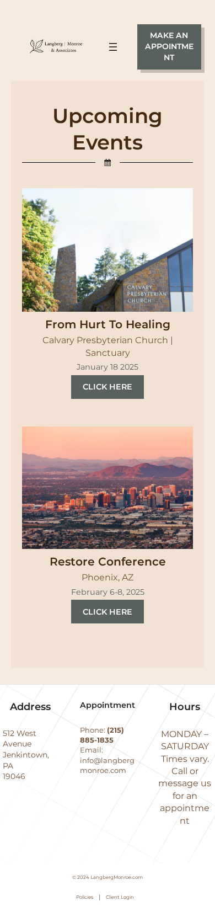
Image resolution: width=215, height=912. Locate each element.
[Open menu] (113, 47)
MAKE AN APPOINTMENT (169, 46)
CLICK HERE (107, 387)
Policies (84, 897)
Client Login (120, 897)
